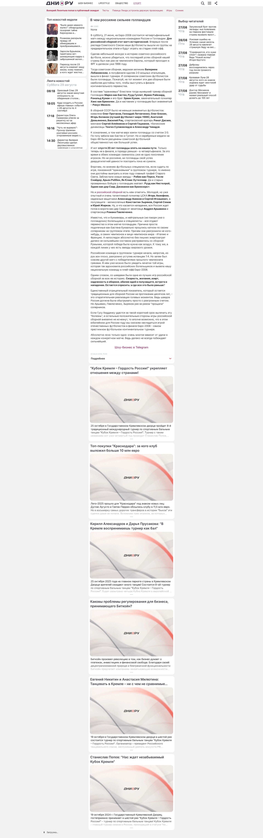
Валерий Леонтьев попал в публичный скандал (73, 10)
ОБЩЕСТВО (121, 3)
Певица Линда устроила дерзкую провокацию (137, 10)
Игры (169, 10)
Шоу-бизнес (85, 3)
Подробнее (98, 358)
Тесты (105, 10)
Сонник (179, 10)
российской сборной (109, 192)
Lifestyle (104, 3)
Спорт (137, 3)
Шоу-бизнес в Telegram (131, 347)
